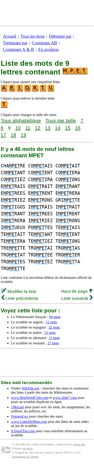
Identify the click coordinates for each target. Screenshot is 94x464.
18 (13, 134)
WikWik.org (30, 388)
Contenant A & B (18, 49)
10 (18, 127)
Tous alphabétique (21, 120)
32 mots (54, 327)
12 (37, 127)
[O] (28, 90)
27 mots (53, 343)
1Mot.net (17, 407)
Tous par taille (60, 120)
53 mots (50, 333)
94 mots (54, 317)
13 (47, 127)
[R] (35, 90)
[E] (12, 90)
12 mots (51, 322)
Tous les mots (32, 36)
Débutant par (60, 36)
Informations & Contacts (25, 456)
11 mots (54, 338)
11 (27, 127)
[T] (43, 90)
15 (67, 127)
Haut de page (75, 291)
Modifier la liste (21, 291)
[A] (4, 90)
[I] (20, 90)
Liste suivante (75, 298)
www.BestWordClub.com (29, 398)
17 (3, 134)
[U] (51, 90)
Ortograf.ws (19, 416)
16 (78, 127)
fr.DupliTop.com (23, 431)
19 (23, 134)
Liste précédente (21, 298)
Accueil (9, 36)
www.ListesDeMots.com (29, 422)
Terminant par (15, 42)
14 (57, 127)
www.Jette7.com (65, 398)
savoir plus (79, 444)
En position (48, 49)
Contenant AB (44, 42)
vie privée (27, 448)
